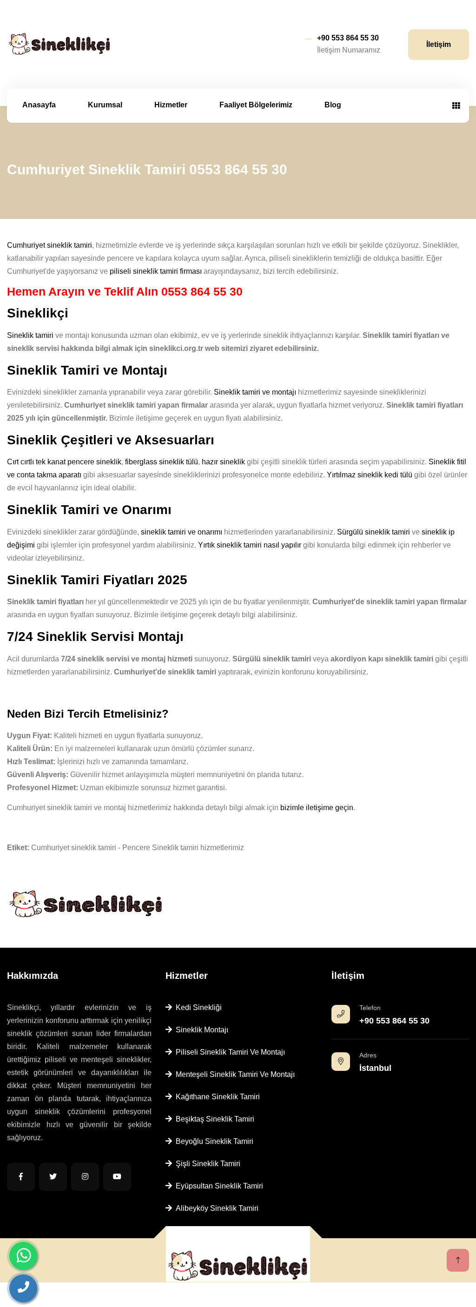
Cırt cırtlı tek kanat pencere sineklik (64, 462)
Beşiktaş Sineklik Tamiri (213, 1119)
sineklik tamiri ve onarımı (181, 532)
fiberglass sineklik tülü (161, 462)
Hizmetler (170, 105)
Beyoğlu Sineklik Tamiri (212, 1141)
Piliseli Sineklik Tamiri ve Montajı (228, 1052)
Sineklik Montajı (200, 1030)
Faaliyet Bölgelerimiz (255, 105)
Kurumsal (105, 105)
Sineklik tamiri (30, 335)
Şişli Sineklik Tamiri (206, 1164)
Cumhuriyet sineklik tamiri (49, 245)
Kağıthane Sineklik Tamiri (216, 1097)
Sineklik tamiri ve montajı (255, 392)
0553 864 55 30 (202, 291)
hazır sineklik (223, 462)
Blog (332, 105)
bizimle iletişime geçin (316, 808)
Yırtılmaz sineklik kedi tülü (369, 475)
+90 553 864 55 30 (348, 38)
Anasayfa (39, 105)
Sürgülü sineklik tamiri (373, 532)
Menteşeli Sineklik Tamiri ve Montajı (233, 1074)
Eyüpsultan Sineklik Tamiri (217, 1186)
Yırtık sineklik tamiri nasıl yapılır (249, 545)
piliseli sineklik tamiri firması (156, 271)
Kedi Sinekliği (197, 1007)
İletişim (438, 44)
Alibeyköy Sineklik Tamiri (215, 1208)
